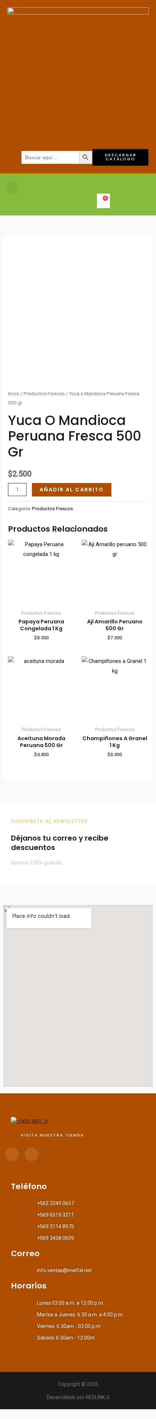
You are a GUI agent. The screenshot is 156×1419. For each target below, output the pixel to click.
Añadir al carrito (72, 489)
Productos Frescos (44, 393)
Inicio (13, 393)
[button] (12, 188)
